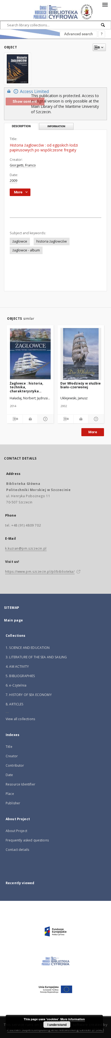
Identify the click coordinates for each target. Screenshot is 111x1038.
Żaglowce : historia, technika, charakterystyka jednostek (26, 387)
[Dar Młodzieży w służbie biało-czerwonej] (81, 354)
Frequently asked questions (27, 840)
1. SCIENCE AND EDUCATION (28, 647)
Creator (12, 756)
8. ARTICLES (14, 704)
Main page (13, 620)
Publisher (13, 803)
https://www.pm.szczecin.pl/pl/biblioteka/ (40, 571)
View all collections (20, 719)
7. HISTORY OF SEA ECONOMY (29, 694)
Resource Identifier (20, 784)
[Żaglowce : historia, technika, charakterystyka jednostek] (30, 354)
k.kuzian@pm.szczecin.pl (26, 548)
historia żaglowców (51, 241)
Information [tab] (56, 126)
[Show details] (45, 418)
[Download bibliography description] (15, 418)
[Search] (103, 25)
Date (9, 775)
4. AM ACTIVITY (17, 666)
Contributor (15, 765)
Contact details (17, 849)
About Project (16, 831)
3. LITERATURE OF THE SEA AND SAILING (36, 657)
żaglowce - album (26, 250)
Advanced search (78, 34)
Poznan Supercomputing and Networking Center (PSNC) (55, 1030)
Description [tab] (21, 126)
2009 (13, 180)
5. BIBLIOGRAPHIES (20, 676)
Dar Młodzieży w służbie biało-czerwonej (80, 385)
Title (9, 746)
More (92, 432)
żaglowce (19, 241)
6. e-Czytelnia (16, 685)
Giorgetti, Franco (23, 165)
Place (10, 793)
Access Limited (34, 91)
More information (72, 1019)
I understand (57, 1024)
